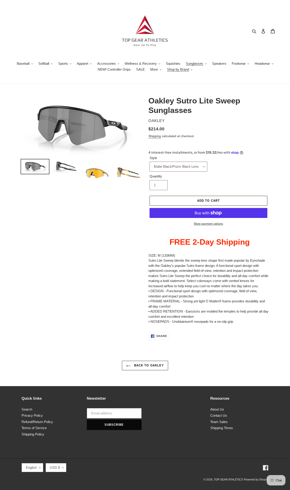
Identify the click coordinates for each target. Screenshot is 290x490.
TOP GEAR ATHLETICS (228, 479)
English (31, 467)
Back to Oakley (148, 365)
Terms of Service (34, 428)
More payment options (208, 223)
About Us (217, 409)
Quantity (156, 176)
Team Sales (219, 422)
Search (27, 409)
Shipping (154, 136)
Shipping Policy (33, 434)
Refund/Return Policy (37, 422)
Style (153, 158)
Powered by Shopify (256, 479)
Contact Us (218, 415)
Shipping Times (221, 428)
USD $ (55, 467)
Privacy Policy (32, 415)
